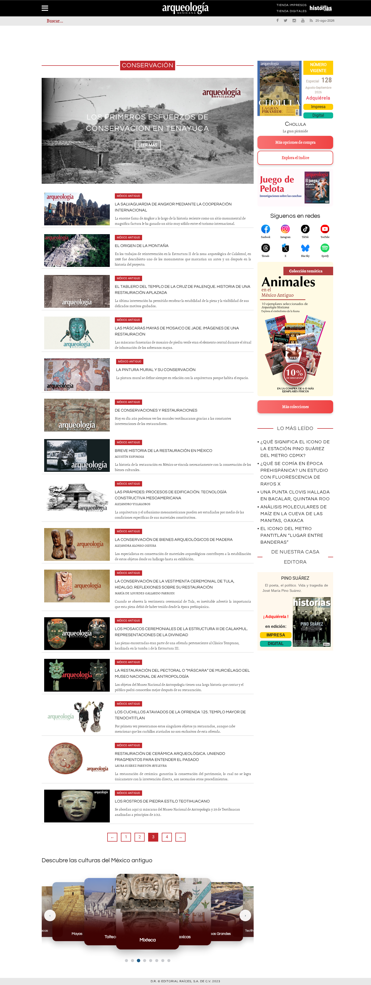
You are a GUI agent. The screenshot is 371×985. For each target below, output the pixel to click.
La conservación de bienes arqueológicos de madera (174, 540)
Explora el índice (295, 158)
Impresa (318, 106)
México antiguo (128, 196)
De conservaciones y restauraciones (156, 410)
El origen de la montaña (142, 246)
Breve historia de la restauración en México (163, 451)
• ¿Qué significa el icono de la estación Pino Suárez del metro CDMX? (293, 449)
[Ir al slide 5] (150, 960)
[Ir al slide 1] (126, 960)
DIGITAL (276, 643)
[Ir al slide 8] (168, 960)
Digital (318, 115)
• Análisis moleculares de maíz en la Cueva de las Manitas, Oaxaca (292, 514)
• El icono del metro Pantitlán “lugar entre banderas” (290, 535)
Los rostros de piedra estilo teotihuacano (162, 801)
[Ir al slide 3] (138, 960)
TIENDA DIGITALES (292, 12)
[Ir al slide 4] (144, 960)
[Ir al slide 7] (162, 960)
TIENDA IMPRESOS (292, 6)
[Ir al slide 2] (132, 960)
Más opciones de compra (295, 142)
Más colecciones (295, 407)
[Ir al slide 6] (156, 960)
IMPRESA (276, 635)
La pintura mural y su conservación (156, 370)
